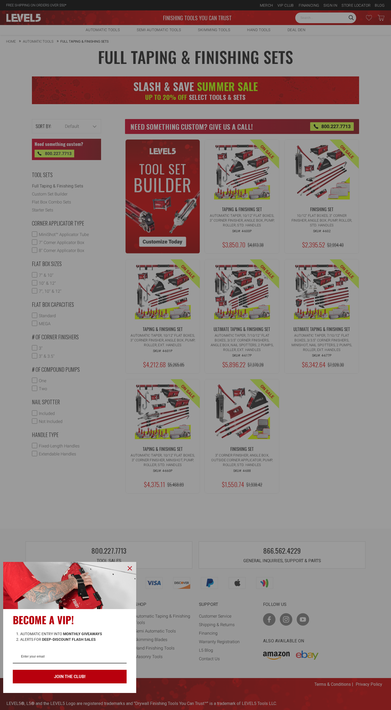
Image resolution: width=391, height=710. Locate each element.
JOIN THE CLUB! (69, 676)
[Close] (129, 568)
